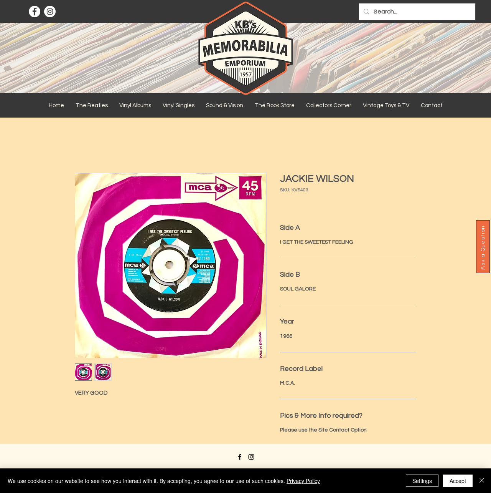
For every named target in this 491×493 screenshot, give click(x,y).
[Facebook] (34, 11)
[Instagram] (50, 11)
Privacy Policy (303, 481)
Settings (422, 481)
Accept (458, 481)
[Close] (481, 481)
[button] (92, 105)
